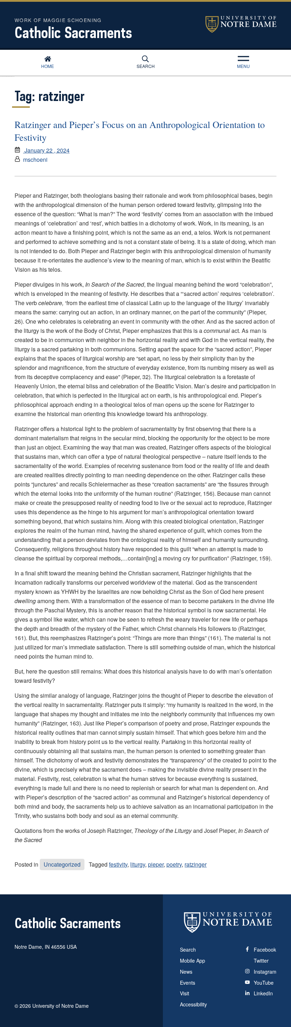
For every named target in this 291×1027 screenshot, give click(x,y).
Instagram (264, 971)
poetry (174, 864)
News (186, 971)
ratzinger (196, 864)
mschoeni (35, 159)
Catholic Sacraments (73, 32)
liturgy (137, 864)
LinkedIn (262, 993)
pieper (156, 864)
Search (146, 66)
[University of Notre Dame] (228, 922)
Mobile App (192, 960)
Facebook (264, 949)
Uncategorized (62, 864)
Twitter (260, 960)
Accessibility (193, 1004)
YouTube (263, 982)
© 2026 (23, 1005)
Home (47, 66)
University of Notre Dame (240, 24)
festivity (118, 864)
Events (187, 982)
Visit (184, 993)
